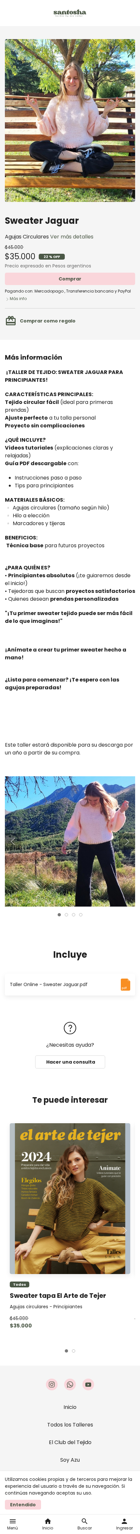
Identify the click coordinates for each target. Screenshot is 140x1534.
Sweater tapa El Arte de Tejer (58, 1295)
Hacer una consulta (70, 1062)
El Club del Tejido (70, 1442)
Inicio (70, 1407)
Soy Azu (70, 1460)
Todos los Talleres (70, 1424)
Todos (19, 1284)
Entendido (23, 1504)
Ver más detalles (71, 236)
